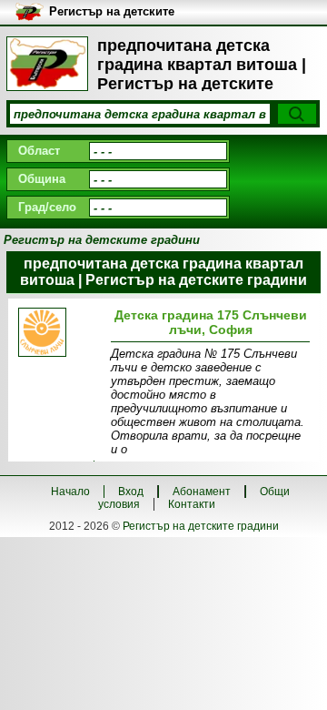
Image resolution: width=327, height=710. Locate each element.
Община (41, 179)
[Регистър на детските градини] (47, 63)
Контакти (191, 504)
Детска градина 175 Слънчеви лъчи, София (210, 322)
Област (39, 150)
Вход (131, 491)
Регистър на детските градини (201, 526)
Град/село (47, 207)
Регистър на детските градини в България (111, 12)
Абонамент (202, 491)
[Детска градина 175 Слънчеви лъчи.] (61, 334)
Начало (70, 491)
